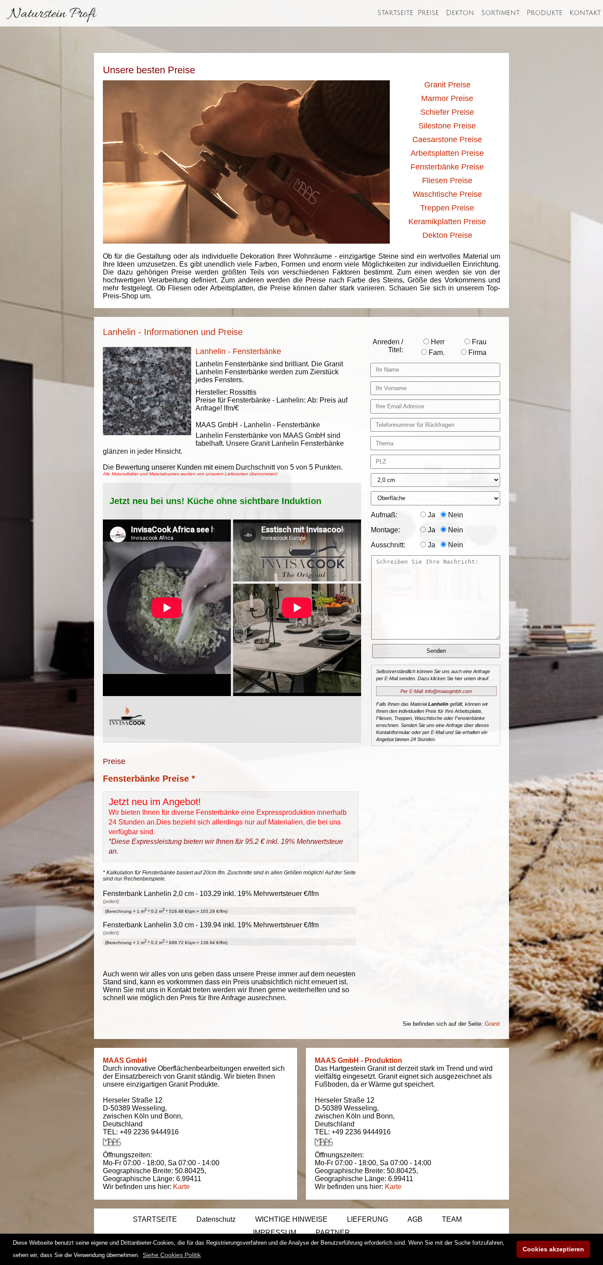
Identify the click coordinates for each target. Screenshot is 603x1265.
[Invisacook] (127, 733)
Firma (476, 352)
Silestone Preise (447, 125)
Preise (428, 13)
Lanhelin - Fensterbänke (238, 351)
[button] (171, 1254)
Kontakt (585, 13)
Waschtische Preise (447, 194)
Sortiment (500, 13)
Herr (437, 342)
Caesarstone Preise (447, 139)
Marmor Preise (447, 98)
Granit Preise (447, 84)
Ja (430, 515)
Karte (181, 1186)
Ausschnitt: (388, 545)
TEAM (452, 1219)
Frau (478, 342)
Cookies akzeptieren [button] (553, 1249)
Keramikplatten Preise (447, 221)
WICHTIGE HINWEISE (291, 1219)
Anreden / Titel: (388, 346)
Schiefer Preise (447, 112)
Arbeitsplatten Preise (447, 153)
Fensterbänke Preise (447, 166)
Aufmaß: (384, 515)
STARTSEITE (155, 1219)
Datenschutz (216, 1219)
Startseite (395, 13)
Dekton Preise (447, 235)
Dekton (460, 13)
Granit (492, 1023)
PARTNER (333, 1232)
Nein (454, 515)
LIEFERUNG (367, 1219)
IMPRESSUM (274, 1232)
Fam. (436, 352)
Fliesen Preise (447, 180)
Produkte (544, 13)
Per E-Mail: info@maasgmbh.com (436, 691)
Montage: (385, 530)
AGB (414, 1219)
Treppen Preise (447, 207)
